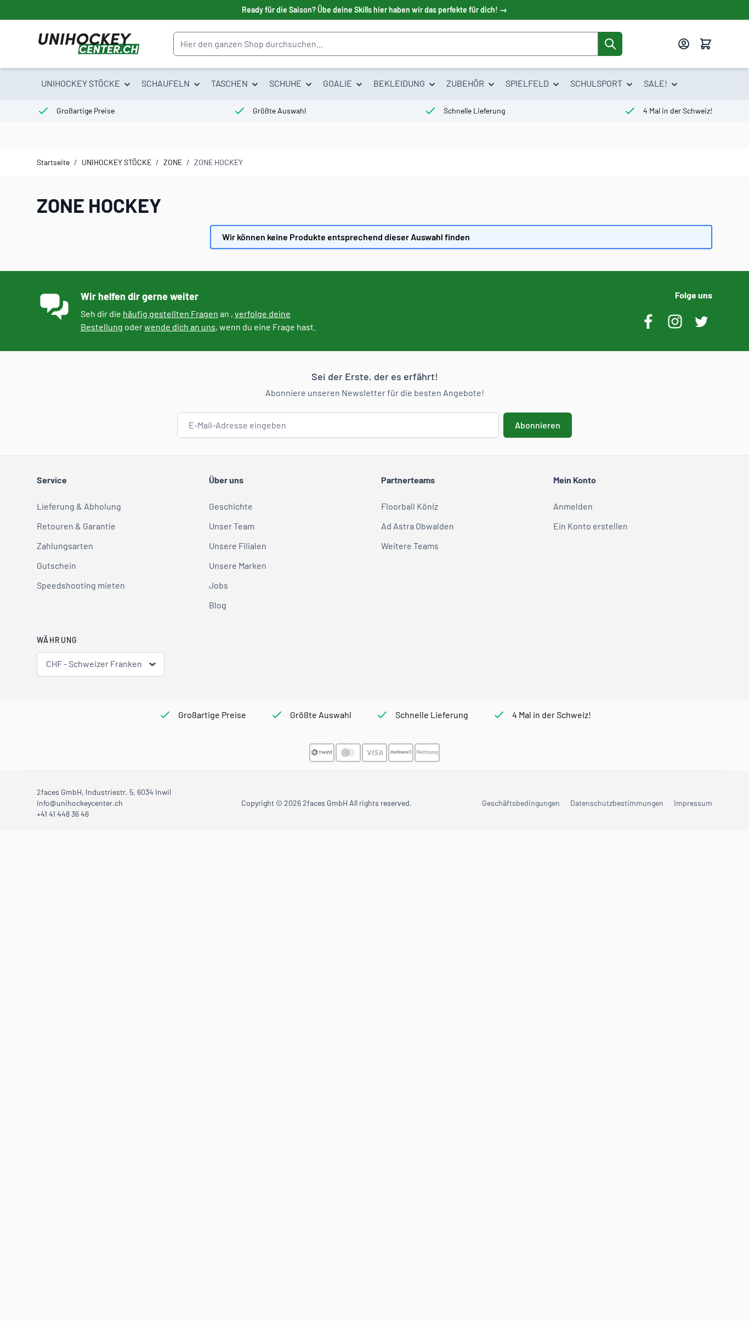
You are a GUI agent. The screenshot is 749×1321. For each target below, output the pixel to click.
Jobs (218, 585)
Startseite (53, 162)
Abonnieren (537, 425)
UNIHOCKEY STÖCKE (116, 162)
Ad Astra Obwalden (417, 526)
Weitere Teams (410, 545)
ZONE (172, 162)
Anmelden (573, 506)
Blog (217, 605)
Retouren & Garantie (76, 526)
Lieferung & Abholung (79, 506)
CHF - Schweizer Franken (94, 663)
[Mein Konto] (683, 43)
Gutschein (56, 565)
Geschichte (231, 506)
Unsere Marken (237, 565)
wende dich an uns (179, 326)
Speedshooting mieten (81, 585)
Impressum (693, 803)
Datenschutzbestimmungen (616, 803)
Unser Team (231, 526)
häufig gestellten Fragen (170, 313)
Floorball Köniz (409, 506)
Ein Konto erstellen (590, 526)
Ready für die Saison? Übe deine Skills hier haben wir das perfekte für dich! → (374, 9)
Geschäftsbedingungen (521, 803)
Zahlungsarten (65, 545)
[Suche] (610, 44)
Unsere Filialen (237, 545)
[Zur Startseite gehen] (88, 43)
